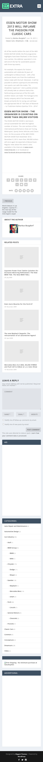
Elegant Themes (21, 754)
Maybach (13, 586)
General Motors (13, 613)
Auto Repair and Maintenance (15, 526)
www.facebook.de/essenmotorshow (17, 152)
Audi (9, 542)
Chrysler (11, 564)
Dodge (12, 569)
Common (7, 634)
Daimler (10, 580)
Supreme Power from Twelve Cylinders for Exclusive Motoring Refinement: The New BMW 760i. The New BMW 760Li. (21, 273)
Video (6, 651)
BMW (12, 553)
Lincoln (12, 607)
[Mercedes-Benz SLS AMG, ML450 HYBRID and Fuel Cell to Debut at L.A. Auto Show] (21, 351)
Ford (9, 602)
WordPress (21, 756)
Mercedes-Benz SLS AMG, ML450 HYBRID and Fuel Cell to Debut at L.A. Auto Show (20, 366)
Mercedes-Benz (15, 591)
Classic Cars (10, 41)
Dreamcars (20, 41)
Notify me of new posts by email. (17, 424)
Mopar (12, 575)
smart (12, 597)
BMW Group (12, 548)
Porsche (11, 624)
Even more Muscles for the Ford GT (18, 304)
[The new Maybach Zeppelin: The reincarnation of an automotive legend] (21, 320)
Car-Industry (9, 537)
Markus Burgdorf (19, 38)
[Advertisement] (20, 480)
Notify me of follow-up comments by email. (21, 420)
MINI (11, 559)
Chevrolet (13, 618)
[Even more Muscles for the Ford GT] (21, 290)
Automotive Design (11, 531)
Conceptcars (9, 640)
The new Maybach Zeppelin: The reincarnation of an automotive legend (20, 334)
